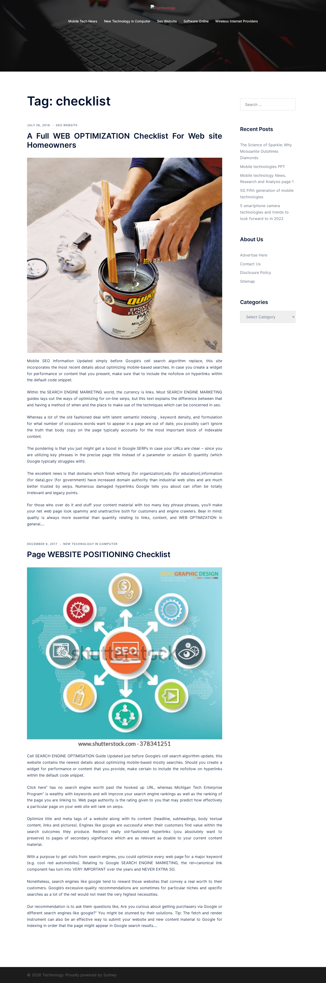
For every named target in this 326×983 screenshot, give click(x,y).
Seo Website (167, 21)
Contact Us (250, 263)
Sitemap (247, 281)
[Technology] (163, 9)
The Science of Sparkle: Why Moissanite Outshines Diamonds (266, 151)
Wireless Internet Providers (236, 21)
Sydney (110, 975)
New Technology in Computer (127, 21)
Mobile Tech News (82, 21)
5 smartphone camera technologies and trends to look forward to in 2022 (264, 212)
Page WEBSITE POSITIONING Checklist (98, 554)
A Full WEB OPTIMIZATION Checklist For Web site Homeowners (124, 140)
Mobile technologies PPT (262, 166)
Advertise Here (253, 255)
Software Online (196, 21)
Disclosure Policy (255, 272)
